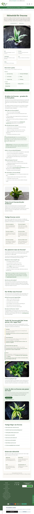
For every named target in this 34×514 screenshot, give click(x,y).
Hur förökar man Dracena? (11, 442)
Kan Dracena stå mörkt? (10, 435)
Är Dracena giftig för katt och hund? (13, 445)
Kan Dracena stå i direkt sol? (11, 437)
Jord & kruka (8, 76)
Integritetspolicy (6, 492)
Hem (2, 9)
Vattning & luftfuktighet (23, 73)
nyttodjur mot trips (18, 355)
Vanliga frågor (7, 86)
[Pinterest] (18, 484)
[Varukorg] (29, 4)
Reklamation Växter (6, 488)
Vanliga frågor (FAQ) (6, 497)
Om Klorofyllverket (6, 484)
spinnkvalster (25, 355)
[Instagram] (16, 484)
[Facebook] (14, 484)
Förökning (20, 79)
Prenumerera (29, 486)
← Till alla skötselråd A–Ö (9, 399)
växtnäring (12, 174)
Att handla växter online (6, 493)
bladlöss (9, 356)
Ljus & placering (9, 73)
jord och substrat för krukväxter (19, 167)
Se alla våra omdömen (21, 0)
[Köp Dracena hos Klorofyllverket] (17, 37)
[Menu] (31, 4)
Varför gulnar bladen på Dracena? (12, 432)
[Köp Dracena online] (17, 410)
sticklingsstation (25, 313)
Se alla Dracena (8, 397)
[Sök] (27, 4)
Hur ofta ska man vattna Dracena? (12, 427)
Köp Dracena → (21, 23)
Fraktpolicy (6, 491)
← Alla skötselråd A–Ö (13, 23)
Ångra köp (6, 489)
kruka (10, 266)
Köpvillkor (6, 487)
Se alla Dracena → (17, 90)
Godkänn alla (12, 511)
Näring (20, 76)
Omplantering (9, 79)
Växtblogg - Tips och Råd (6, 496)
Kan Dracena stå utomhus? (11, 440)
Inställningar (25, 511)
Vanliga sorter (7, 83)
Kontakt (6, 485)
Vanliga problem (21, 83)
